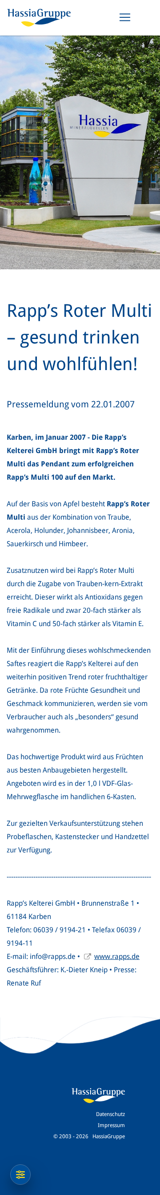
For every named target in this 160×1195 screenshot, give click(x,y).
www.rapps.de (117, 956)
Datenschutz (110, 1114)
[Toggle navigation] (125, 17)
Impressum (111, 1125)
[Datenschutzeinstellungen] (20, 1174)
